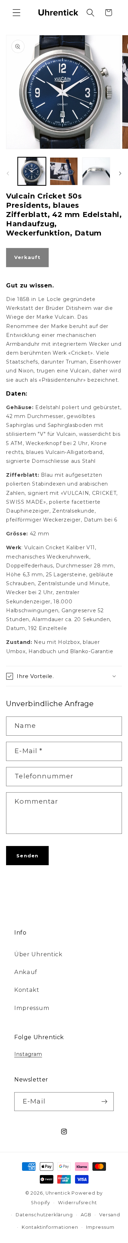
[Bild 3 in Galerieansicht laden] (96, 171)
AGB (86, 1214)
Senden (27, 855)
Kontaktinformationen (50, 1227)
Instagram (28, 1054)
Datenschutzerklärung (44, 1214)
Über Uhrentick (38, 954)
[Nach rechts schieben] (120, 173)
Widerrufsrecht (77, 1202)
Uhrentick (58, 1193)
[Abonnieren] (104, 1101)
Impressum (31, 1007)
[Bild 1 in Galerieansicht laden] (32, 171)
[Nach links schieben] (8, 173)
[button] (16, 13)
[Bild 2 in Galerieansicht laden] (64, 171)
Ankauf (25, 971)
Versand (109, 1214)
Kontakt (26, 989)
